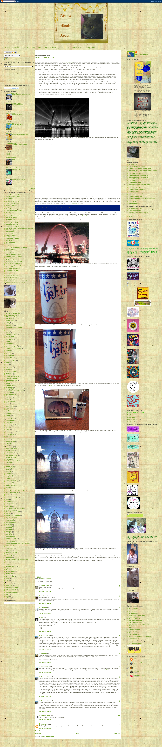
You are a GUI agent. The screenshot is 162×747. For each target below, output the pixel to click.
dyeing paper (9, 387)
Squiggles (8, 531)
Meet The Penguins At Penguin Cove (21, 94)
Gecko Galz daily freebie (135, 622)
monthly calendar (10, 454)
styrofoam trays (10, 540)
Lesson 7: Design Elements (136, 179)
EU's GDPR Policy (74, 48)
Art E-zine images (133, 608)
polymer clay (9, 482)
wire (7, 594)
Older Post (117, 733)
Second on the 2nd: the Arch (44, 57)
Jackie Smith (9, 233)
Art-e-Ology (132, 611)
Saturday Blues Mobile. (17, 104)
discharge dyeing (10, 385)
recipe (7, 494)
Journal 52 (9, 436)
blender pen (9, 352)
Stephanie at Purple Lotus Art (13, 275)
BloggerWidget (154, 679)
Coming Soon (89, 48)
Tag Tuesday (9, 554)
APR (7, 329)
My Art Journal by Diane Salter (14, 261)
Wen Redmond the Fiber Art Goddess (15, 282)
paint (7, 469)
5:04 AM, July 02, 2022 (45, 613)
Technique (9, 557)
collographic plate (11, 371)
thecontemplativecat (11, 143)
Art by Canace (9, 198)
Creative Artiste (10, 382)
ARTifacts (8, 341)
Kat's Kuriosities (10, 244)
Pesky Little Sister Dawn (12, 270)
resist (7, 499)
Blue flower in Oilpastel (17, 124)
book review (9, 357)
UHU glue (8, 582)
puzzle (8, 487)
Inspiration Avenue (11, 431)
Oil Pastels (9, 462)
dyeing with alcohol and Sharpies (15, 390)
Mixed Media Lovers (11, 448)
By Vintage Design (134, 613)
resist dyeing (9, 501)
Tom (134, 658)
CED (7, 364)
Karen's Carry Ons (10, 242)
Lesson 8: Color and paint (135, 180)
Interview (8, 432)
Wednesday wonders (11, 592)
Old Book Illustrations (134, 625)
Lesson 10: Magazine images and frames (139, 184)
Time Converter (131, 415)
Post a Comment (39, 731)
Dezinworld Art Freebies (135, 618)
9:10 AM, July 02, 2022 (45, 662)
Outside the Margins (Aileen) (13, 265)
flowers (8, 403)
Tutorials (17, 48)
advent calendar (10, 320)
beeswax (8, 350)
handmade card (10, 422)
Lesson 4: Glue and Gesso (136, 173)
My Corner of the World (12, 461)
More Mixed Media (11, 457)
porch (7, 483)
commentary (9, 374)
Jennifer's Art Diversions (12, 238)
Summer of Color (10, 541)
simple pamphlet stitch (12, 522)
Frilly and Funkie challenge (13, 410)
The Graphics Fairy (134, 634)
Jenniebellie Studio (11, 237)
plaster (8, 478)
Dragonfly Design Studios (12, 223)
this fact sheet (85, 216)
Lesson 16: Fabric (133, 194)
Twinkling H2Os (10, 576)
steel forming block (11, 536)
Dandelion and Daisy (11, 214)
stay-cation (9, 534)
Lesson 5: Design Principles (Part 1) (138, 175)
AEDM (7, 322)
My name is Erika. (45, 635)
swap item (8, 550)
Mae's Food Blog (10, 113)
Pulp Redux (9, 272)
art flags (8, 332)
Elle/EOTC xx (107, 670)
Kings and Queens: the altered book (138, 212)
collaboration (9, 367)
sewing (8, 513)
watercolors (9, 590)
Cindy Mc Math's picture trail (13, 207)
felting (7, 399)
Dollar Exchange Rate (135, 516)
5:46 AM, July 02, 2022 (45, 631)
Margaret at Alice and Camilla (13, 254)
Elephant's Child (45, 585)
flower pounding (10, 401)
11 (119, 724)
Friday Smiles (9, 408)
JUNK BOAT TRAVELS (11, 157)
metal (7, 445)
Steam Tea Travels (133, 631)
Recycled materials (11, 496)
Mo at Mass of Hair (11, 259)
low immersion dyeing (12, 438)
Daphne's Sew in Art (11, 215)
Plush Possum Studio (134, 629)
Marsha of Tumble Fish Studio (14, 256)
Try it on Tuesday (10, 571)
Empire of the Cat (45, 666)
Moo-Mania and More (11, 455)
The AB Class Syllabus (135, 165)
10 (119, 716)
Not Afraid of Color (11, 133)
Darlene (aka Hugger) (11, 217)
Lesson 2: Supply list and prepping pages (140, 168)
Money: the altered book (135, 208)
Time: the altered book (135, 210)
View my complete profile (141, 54)
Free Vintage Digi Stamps (135, 620)
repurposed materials (11, 497)
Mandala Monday (10, 441)
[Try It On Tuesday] (142, 303)
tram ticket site (75, 203)
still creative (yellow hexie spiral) (20, 134)
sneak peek (9, 524)
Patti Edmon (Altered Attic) (13, 268)
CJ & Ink (8, 177)
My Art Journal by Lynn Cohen (14, 263)
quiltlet (8, 489)
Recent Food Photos (17, 114)
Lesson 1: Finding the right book (137, 166)
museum (8, 459)
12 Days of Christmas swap (13, 313)
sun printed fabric (10, 545)
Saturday (8, 154)
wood (7, 596)
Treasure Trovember (11, 566)
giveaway (8, 415)
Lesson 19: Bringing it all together (138, 200)
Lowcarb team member (139, 675)
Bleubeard (8, 353)
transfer (8, 564)
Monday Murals (10, 450)
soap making (9, 526)
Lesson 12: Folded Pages (135, 187)
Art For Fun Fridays (11, 334)
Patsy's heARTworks (11, 266)
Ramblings (132, 216)
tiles (7, 561)
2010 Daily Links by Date (54, 48)
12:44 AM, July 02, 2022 (45, 591)
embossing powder (11, 394)
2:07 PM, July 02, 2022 (45, 711)
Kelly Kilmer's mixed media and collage (16, 247)
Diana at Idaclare (10, 219)
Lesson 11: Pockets (134, 186)
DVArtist (8, 153)
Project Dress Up (10, 485)
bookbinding (9, 359)
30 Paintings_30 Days (11, 315)
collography (9, 373)
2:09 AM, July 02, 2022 (45, 603)
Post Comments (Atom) (48, 736)
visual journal (9, 583)
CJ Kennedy (44, 607)
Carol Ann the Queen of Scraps (14, 201)
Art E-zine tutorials (134, 610)
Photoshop (9, 476)
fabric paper (9, 397)
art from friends (10, 336)
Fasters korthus (10, 123)
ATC (7, 345)
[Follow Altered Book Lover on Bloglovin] (19, 88)
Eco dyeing (9, 392)
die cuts (8, 383)
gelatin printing (10, 413)
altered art (8, 324)
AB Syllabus (9, 318)
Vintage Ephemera (134, 638)
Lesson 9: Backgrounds (135, 182)
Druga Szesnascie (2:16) (12, 224)
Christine (135, 667)
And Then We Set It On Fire (13, 196)
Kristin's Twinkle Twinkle (12, 251)
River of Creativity (10, 503)
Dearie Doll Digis (133, 617)
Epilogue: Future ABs (134, 203)
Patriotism (9, 473)
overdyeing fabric (10, 468)
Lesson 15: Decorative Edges (136, 193)
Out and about (10, 466)
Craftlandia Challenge (11, 380)
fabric (7, 396)
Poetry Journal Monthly (12, 480)
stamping (8, 533)
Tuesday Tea (9, 573)
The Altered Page (10, 279)
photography (9, 475)
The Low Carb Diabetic (12, 93)
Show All (33, 188)
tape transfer (9, 555)
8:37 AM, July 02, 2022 (45, 649)
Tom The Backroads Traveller (13, 103)
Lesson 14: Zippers (134, 191)
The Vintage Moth (133, 633)
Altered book (9, 325)
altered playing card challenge (14, 327)
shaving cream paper (11, 517)
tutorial (8, 575)
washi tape (9, 585)
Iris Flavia (43, 595)
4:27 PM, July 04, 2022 (45, 728)
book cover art (10, 355)
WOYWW (8, 598)
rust (7, 504)
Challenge (8, 366)
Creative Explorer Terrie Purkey (14, 210)
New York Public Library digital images (139, 624)
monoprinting (9, 452)
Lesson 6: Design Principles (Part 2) (138, 177)
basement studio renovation (13, 348)
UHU (7, 580)
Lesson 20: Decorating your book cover (139, 201)
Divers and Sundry (45, 715)
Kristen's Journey (10, 249)
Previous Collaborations (32, 48)
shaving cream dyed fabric (13, 515)
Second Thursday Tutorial (13, 512)
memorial (8, 443)
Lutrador (8, 439)
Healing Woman (10, 231)
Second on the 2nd (11, 510)
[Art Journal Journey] (142, 293)
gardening (8, 411)
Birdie (13, 159)
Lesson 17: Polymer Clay (135, 196)
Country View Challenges (12, 376)
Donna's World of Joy (11, 221)
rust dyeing (9, 506)
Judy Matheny (9, 240)
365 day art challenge (11, 317)
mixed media (9, 447)
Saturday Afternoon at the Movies (15, 508)
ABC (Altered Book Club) (135, 643)
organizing (9, 464)
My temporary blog (134, 215)
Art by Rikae (9, 200)
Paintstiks (8, 471)
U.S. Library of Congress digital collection (140, 636)
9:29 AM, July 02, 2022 (45, 672)
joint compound (10, 434)
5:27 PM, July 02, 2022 (45, 719)
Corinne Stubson (10, 208)
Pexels (130, 627)
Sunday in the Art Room (12, 547)
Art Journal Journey (11, 338)
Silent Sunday (10, 520)
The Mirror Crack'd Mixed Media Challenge (17, 559)
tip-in (7, 562)
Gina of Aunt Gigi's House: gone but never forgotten (19, 228)
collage (8, 369)
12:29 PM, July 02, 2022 (45, 696)
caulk (7, 362)
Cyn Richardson (10, 212)
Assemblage (9, 343)
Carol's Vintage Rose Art (12, 203)
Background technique (12, 346)
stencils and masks (11, 538)
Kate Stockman (10, 245)
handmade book (10, 420)
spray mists (9, 527)
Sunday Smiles (10, 548)
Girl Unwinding (10, 230)
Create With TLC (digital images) (137, 615)
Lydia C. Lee (44, 724)
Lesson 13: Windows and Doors (137, 189)
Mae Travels (44, 653)
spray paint (9, 529)
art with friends (10, 339)
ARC (7, 331)
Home (7, 48)
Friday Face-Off (10, 406)
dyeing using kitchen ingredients (14, 389)
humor (8, 427)
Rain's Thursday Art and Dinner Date (15, 490)
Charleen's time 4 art (11, 205)
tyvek (7, 578)
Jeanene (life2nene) (11, 235)
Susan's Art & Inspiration (12, 277)
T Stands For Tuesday (12, 552)
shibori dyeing (10, 519)
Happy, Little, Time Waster (18, 179)
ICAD (7, 429)
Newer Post (38, 733)
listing (50, 385)
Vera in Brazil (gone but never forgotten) (16, 280)
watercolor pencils (11, 589)
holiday (8, 425)
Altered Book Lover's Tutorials (14, 194)
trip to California (10, 568)
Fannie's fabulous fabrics (12, 226)
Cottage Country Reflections (13, 167)
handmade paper (10, 424)
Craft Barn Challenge (11, 378)
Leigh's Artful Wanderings (12, 252)
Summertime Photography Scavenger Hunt (17, 543)
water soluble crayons (12, 587)
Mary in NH (9, 258)
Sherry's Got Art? (10, 273)
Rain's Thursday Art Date (12, 492)
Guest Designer (10, 417)
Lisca (42, 617)
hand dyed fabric (10, 418)
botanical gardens (11, 360)
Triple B (8, 569)
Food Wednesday (10, 404)
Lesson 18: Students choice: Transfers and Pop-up (142, 198)
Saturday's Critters (17, 169)
